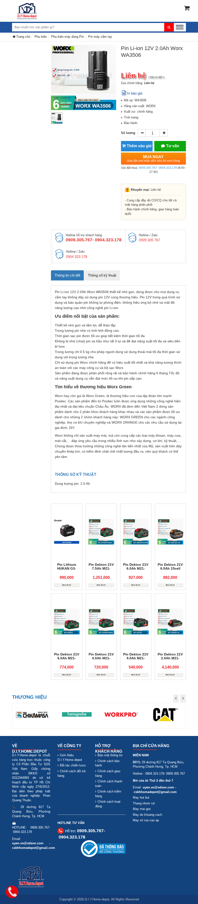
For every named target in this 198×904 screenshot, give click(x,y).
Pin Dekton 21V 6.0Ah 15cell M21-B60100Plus (170, 570)
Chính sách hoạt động (107, 804)
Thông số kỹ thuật (102, 275)
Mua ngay (153, 158)
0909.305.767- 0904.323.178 (158, 167)
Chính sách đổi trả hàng (71, 773)
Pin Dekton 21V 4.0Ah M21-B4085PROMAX (101, 658)
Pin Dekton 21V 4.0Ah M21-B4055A (135, 658)
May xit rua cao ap (146, 820)
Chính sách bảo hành (107, 763)
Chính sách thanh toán (108, 783)
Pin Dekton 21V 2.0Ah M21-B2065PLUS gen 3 (170, 660)
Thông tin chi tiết (67, 275)
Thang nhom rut (144, 803)
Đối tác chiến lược (73, 765)
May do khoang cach (147, 814)
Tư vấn (172, 146)
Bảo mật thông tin (110, 755)
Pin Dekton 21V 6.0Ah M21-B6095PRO (135, 568)
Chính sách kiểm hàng (108, 794)
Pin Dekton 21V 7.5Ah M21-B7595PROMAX (101, 568)
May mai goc (142, 809)
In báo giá (134, 93)
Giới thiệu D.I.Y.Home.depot (69, 757)
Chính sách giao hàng (107, 773)
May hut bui (141, 797)
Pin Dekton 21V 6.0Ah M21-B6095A (66, 658)
